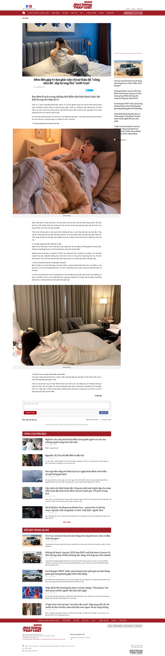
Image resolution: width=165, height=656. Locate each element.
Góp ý (133, 9)
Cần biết (110, 13)
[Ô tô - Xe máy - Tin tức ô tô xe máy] (120, 140)
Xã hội (65, 13)
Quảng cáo (140, 9)
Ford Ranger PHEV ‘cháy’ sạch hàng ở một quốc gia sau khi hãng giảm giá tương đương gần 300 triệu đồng (77, 572)
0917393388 (28, 648)
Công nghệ (91, 13)
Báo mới (138, 626)
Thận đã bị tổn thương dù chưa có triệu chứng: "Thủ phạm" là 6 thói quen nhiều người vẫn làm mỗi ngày (76, 589)
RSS (110, 626)
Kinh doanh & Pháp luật (38, 13)
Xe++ (82, 13)
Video (101, 13)
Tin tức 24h (128, 626)
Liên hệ (128, 9)
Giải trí (74, 13)
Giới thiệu (117, 626)
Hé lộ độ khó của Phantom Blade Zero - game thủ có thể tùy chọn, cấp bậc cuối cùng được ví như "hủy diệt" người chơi (75, 509)
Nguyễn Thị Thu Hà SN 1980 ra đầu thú (64, 455)
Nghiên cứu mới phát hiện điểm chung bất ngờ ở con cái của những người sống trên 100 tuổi (75, 441)
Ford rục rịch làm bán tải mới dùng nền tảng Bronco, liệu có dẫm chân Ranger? (128, 83)
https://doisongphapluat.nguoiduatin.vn (32, 634)
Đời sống (56, 13)
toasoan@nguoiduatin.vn (31, 651)
